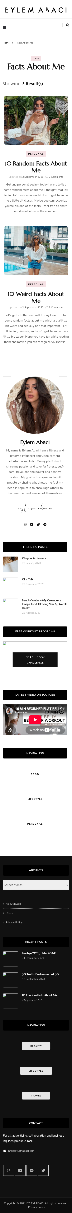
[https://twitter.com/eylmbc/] (43, 1170)
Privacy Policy (14, 922)
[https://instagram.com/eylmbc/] (8, 1170)
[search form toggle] (67, 25)
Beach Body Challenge (35, 660)
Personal (36, 153)
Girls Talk (27, 579)
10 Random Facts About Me (36, 167)
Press (9, 913)
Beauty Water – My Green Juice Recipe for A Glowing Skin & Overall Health (44, 604)
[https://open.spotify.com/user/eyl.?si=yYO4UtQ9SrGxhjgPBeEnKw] (31, 1170)
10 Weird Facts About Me (36, 297)
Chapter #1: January (34, 558)
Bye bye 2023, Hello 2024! (39, 953)
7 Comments (56, 177)
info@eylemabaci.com (21, 1151)
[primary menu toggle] (5, 28)
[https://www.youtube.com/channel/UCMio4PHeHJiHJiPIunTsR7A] (20, 1170)
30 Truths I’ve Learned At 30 (40, 974)
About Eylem (14, 904)
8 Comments (56, 307)
